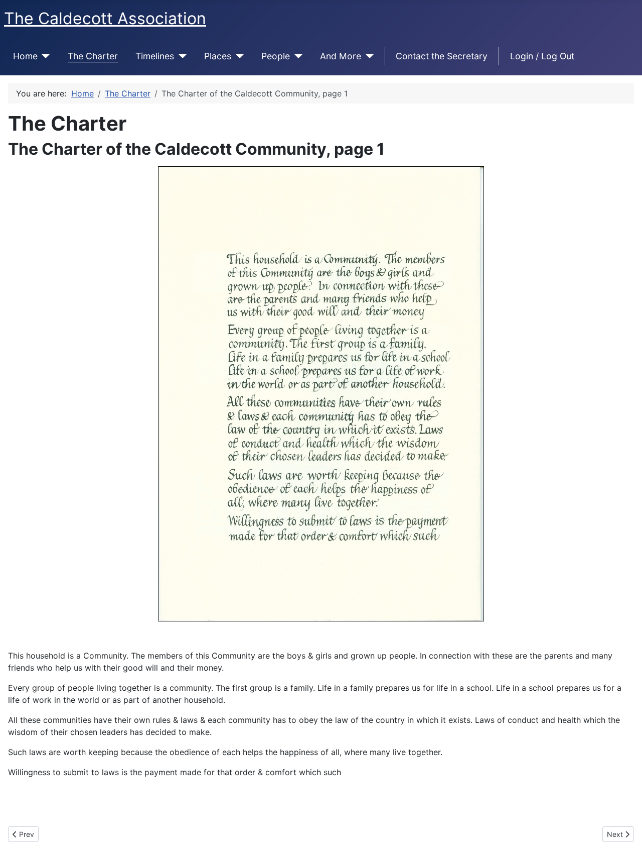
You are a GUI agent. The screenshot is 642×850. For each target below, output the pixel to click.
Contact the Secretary (442, 56)
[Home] (44, 56)
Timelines (154, 56)
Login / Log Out (542, 56)
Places (217, 56)
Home (25, 56)
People (275, 56)
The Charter (93, 56)
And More (340, 56)
